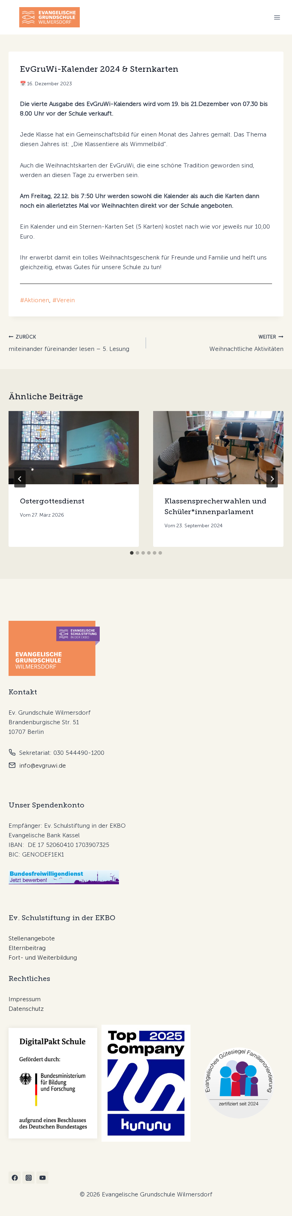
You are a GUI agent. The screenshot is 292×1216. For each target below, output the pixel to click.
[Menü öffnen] (276, 17)
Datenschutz (26, 1008)
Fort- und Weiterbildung (43, 957)
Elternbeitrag (27, 947)
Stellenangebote (32, 938)
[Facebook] (15, 1178)
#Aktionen (34, 300)
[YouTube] (42, 1178)
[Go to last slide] (20, 478)
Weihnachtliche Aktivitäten (246, 343)
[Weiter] (272, 478)
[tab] (132, 553)
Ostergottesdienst (52, 501)
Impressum (25, 999)
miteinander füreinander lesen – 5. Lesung (69, 343)
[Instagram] (28, 1178)
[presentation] (74, 447)
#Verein (63, 300)
